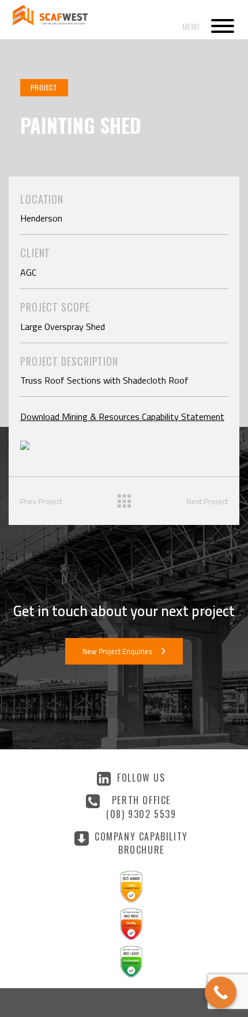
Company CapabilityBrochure (141, 843)
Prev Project (41, 501)
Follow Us (141, 778)
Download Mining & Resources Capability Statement (122, 416)
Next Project (207, 501)
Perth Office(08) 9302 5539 (141, 806)
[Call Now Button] (220, 992)
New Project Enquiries (117, 651)
